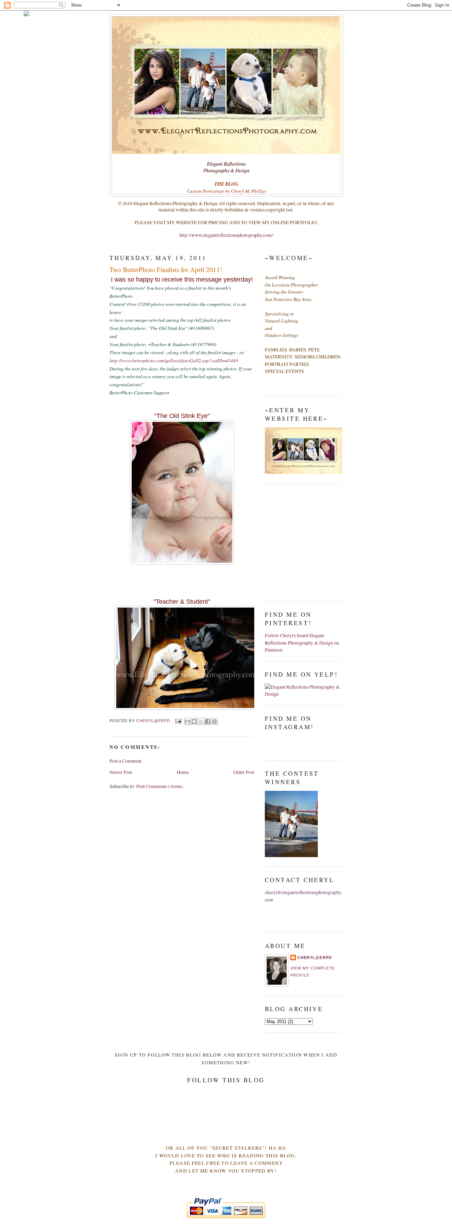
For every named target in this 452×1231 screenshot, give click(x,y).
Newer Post (120, 772)
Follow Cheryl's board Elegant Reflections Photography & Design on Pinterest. (302, 642)
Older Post (243, 772)
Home (183, 772)
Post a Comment (125, 761)
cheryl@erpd (314, 957)
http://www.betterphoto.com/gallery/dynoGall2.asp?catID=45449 (173, 360)
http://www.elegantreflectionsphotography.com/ (226, 235)
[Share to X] (200, 721)
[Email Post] (178, 721)
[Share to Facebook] (207, 721)
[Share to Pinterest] (214, 721)
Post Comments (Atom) (159, 786)
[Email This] (187, 721)
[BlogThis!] (194, 721)
